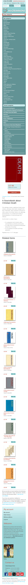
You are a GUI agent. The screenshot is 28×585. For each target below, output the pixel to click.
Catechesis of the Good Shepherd (12, 124)
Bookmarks (6, 28)
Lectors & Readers (8, 64)
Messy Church (7, 73)
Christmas (6, 131)
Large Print (6, 61)
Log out (6, 519)
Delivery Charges (6, 578)
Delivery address (8, 517)
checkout (23, 5)
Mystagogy (6, 76)
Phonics (5, 79)
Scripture (5, 120)
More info (13, 260)
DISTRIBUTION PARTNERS (10, 112)
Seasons (5, 114)
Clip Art (5, 37)
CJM (5, 128)
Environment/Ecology (9, 48)
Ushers (5, 101)
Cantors (5, 30)
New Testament (8, 147)
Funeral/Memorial (8, 51)
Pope (5, 82)
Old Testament (7, 145)
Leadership (6, 62)
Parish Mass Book (8, 78)
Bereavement (7, 22)
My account (7, 512)
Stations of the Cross (8, 96)
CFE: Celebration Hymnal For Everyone (13, 110)
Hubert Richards (7, 56)
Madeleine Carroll (8, 67)
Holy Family (7, 149)
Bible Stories (6, 24)
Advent (6, 130)
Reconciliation (7, 143)
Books (9, 196)
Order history (7, 514)
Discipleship (6, 42)
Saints (5, 93)
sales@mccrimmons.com (19, 1)
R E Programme (7, 87)
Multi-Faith (6, 75)
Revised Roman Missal (9, 90)
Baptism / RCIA (8, 136)
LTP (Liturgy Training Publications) (12, 127)
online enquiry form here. (8, 504)
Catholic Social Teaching (9, 33)
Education (6, 47)
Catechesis (6, 31)
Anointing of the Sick (9, 135)
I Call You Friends (8, 59)
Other (4, 122)
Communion (7, 138)
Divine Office (6, 44)
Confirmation (7, 139)
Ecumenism (6, 45)
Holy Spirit (6, 150)
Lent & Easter (7, 133)
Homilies (6, 55)
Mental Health (7, 71)
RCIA (5, 88)
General (5, 53)
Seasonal (6, 95)
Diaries (5, 41)
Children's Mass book (9, 36)
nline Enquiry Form (10, 565)
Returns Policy (14, 578)
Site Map (8, 583)
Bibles (5, 25)
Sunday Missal (7, 98)
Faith (5, 50)
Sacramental (6, 92)
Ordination (6, 142)
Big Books (6, 27)
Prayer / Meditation (8, 118)
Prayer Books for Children (10, 84)
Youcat (5, 102)
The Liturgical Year (8, 99)
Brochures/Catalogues (9, 108)
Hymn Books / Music (8, 58)
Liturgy (5, 65)
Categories (4, 196)
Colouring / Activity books (9, 39)
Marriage (6, 70)
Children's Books (7, 34)
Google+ (12, 583)
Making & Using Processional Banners (13, 68)
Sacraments (6, 116)
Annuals (5, 20)
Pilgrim (5, 81)
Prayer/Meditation (8, 85)
